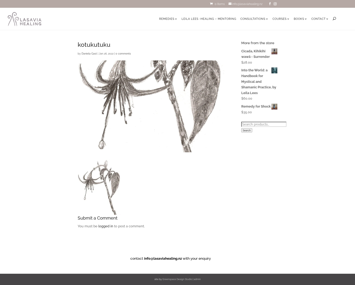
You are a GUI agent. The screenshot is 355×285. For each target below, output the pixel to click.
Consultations (252, 19)
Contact (318, 19)
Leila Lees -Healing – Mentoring (209, 19)
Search (247, 130)
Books (299, 19)
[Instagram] (275, 3)
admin (197, 279)
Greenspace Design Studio (177, 279)
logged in (105, 226)
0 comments (123, 53)
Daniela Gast (89, 53)
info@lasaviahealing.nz (163, 258)
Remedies (166, 19)
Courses (280, 19)
